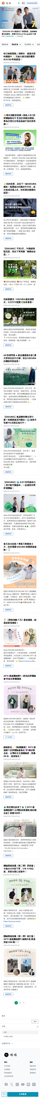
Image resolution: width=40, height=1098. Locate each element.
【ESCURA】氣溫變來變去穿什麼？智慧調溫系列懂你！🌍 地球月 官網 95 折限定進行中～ (20, 420)
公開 (4, 1032)
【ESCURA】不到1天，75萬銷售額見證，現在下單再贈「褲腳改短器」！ (20, 251)
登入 (23, 3)
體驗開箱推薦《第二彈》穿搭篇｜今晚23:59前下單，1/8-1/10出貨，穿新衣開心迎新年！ (20, 868)
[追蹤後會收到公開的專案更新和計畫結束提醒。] (4, 1094)
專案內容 (5, 44)
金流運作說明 (8, 1076)
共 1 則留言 (9, 737)
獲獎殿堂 (33, 1073)
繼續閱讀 (8, 105)
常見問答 (29, 44)
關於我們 (33, 1066)
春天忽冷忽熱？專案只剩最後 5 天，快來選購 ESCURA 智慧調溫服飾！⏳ (20, 547)
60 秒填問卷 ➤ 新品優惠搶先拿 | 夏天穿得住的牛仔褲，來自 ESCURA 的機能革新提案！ (20, 358)
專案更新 (16, 44)
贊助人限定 (8, 1036)
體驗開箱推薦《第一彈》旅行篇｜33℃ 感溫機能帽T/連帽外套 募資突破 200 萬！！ (20, 939)
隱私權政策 (8, 1073)
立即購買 (22, 1094)
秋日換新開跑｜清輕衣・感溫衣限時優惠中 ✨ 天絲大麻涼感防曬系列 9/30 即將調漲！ (20, 56)
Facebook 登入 (32, 3)
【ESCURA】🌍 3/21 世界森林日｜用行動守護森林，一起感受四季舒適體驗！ (20, 485)
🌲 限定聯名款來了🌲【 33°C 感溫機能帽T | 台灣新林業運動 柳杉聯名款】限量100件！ (20, 810)
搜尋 (3, 1016)
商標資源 (33, 1069)
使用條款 (7, 1069)
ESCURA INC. (10, 36)
